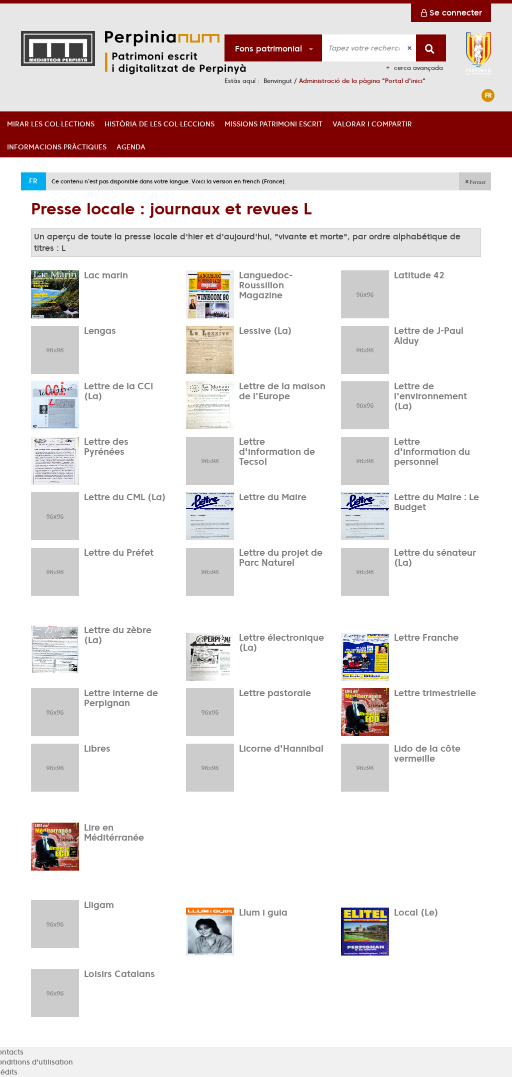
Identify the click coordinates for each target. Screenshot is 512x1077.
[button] (51, 122)
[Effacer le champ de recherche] (410, 47)
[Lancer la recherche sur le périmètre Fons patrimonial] (431, 47)
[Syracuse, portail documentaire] (187, 52)
